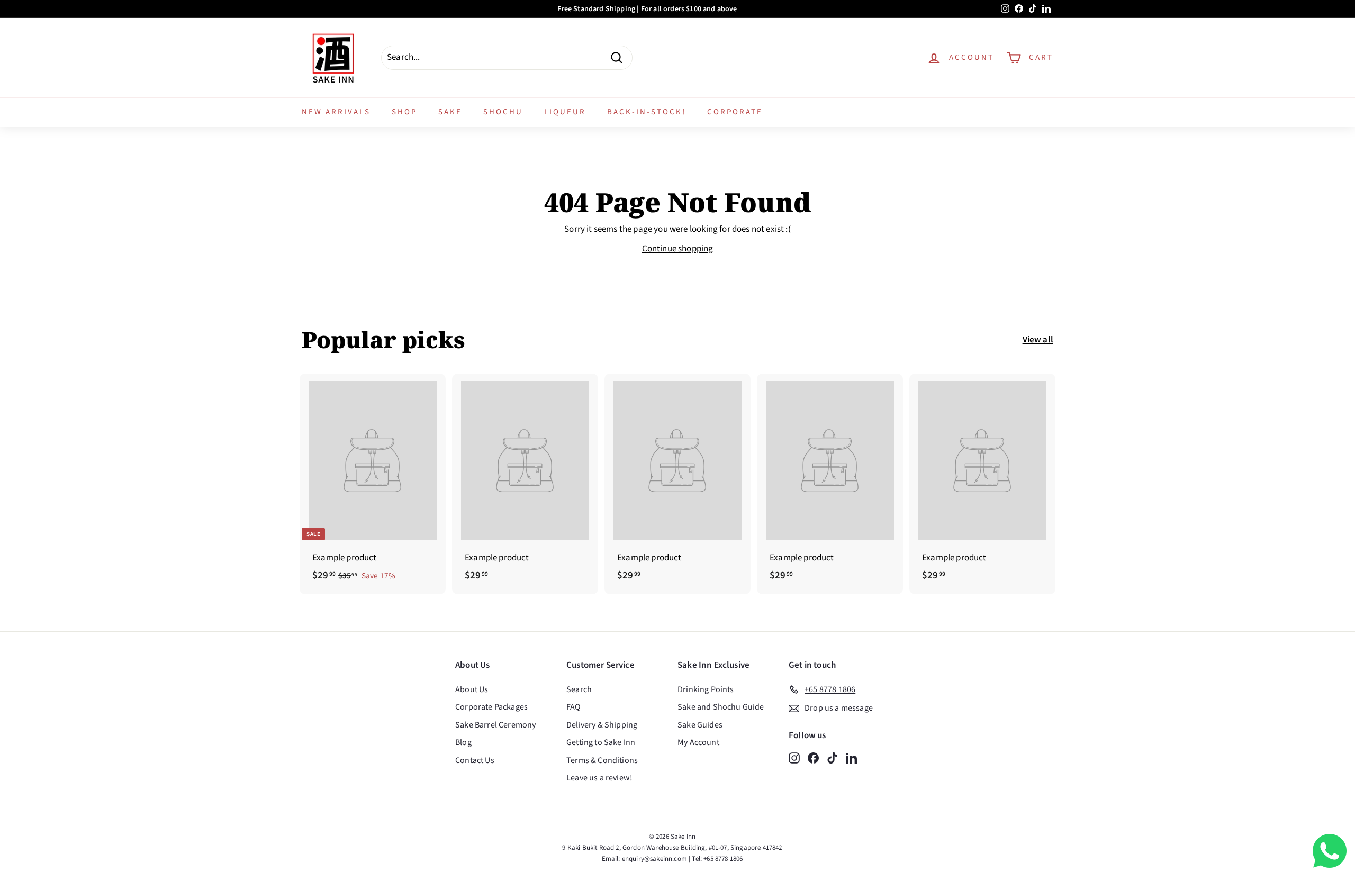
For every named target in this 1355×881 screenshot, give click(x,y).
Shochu (503, 111)
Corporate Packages (491, 707)
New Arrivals (336, 111)
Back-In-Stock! (646, 111)
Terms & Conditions (602, 760)
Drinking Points (706, 689)
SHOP (404, 111)
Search (579, 689)
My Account (698, 742)
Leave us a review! (599, 778)
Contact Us (474, 760)
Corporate (735, 111)
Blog (463, 742)
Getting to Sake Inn (600, 742)
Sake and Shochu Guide (721, 707)
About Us (471, 689)
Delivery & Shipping (601, 725)
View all (1038, 339)
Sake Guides (700, 725)
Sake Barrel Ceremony (495, 725)
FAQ (573, 707)
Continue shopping (677, 248)
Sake (450, 111)
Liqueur (565, 111)
